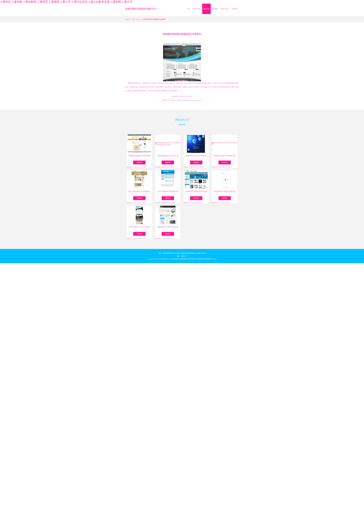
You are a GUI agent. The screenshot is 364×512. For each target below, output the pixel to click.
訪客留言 (235, 9)
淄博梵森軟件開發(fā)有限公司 (140, 8)
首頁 (188, 9)
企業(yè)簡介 (196, 9)
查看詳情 (139, 162)
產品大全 (206, 9)
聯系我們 (215, 9)
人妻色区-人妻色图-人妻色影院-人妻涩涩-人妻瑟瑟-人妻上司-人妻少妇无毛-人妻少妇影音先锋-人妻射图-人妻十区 (66, 1)
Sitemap (214, 259)
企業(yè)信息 (224, 9)
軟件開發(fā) (175, 259)
